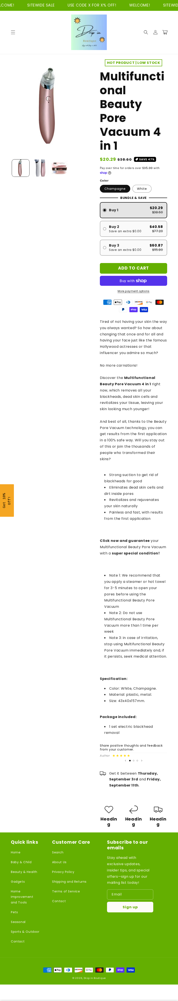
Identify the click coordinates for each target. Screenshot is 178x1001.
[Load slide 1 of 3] (130, 760)
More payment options (134, 291)
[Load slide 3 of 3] (137, 760)
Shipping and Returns (69, 881)
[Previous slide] (125, 761)
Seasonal (18, 922)
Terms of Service (66, 891)
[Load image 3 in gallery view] (59, 168)
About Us (59, 862)
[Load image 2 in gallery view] (40, 168)
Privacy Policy (63, 872)
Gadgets (18, 881)
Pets (14, 912)
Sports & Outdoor (25, 932)
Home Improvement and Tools (22, 896)
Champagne (115, 189)
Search (58, 852)
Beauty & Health (24, 872)
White (142, 189)
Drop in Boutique (95, 978)
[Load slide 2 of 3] (133, 760)
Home (15, 852)
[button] (13, 32)
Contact (18, 941)
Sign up (130, 907)
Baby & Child (21, 862)
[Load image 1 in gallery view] (20, 168)
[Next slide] (142, 761)
